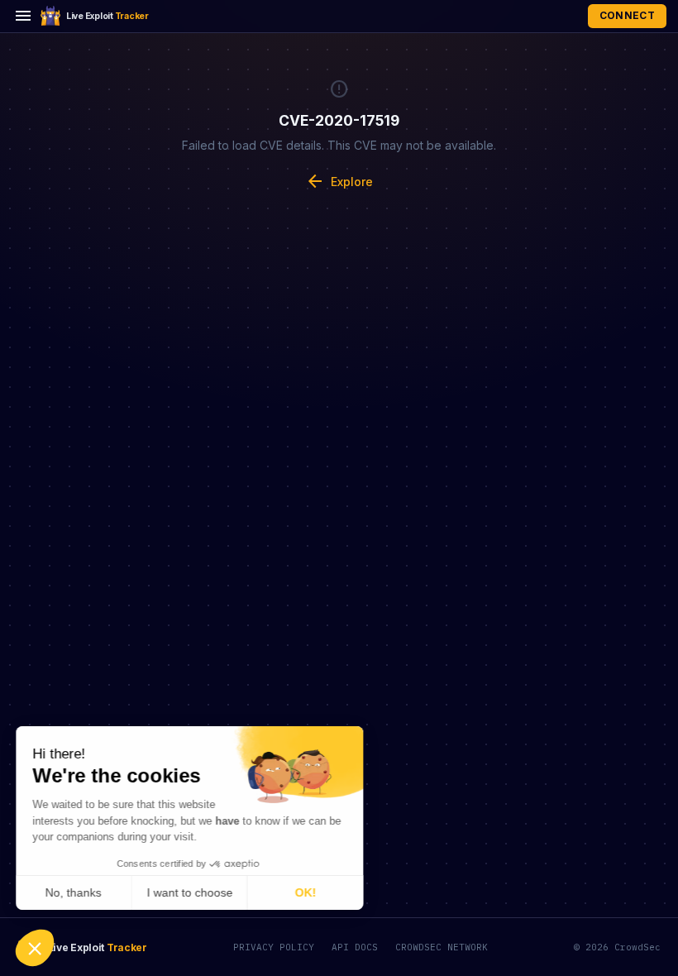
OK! (306, 892)
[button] (35, 948)
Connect (627, 15)
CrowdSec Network (441, 947)
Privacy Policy (273, 947)
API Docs (355, 947)
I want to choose (190, 892)
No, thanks (74, 892)
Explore (339, 181)
